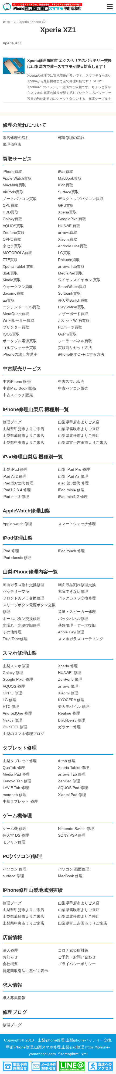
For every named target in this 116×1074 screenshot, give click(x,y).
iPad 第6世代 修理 (18, 483)
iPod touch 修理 (71, 551)
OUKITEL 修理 (15, 727)
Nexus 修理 (12, 720)
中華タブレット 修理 (20, 801)
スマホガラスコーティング (80, 639)
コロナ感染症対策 (73, 950)
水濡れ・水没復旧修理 (21, 625)
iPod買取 (65, 185)
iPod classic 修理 (17, 557)
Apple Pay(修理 (71, 632)
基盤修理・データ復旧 (77, 625)
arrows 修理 (68, 686)
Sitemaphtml (69, 1054)
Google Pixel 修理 (18, 679)
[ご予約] (44, 1066)
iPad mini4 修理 (71, 490)
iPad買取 (65, 171)
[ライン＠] (72, 1066)
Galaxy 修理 (13, 672)
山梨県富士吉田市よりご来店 (82, 442)
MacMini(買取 (14, 185)
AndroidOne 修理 (17, 713)
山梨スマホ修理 (16, 666)
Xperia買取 (67, 212)
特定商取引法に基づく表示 (25, 971)
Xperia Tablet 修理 (73, 767)
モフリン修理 (14, 842)
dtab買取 (10, 273)
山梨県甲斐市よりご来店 (23, 429)
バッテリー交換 (16, 591)
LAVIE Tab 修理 (16, 788)
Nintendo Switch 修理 (76, 828)
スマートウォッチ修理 (77, 524)
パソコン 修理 (14, 869)
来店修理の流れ (16, 137)
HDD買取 (10, 212)
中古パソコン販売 (73, 388)
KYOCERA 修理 (71, 700)
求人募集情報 (14, 997)
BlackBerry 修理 (71, 720)
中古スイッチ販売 (18, 395)
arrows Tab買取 (71, 266)
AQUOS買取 (13, 226)
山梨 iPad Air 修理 (73, 476)
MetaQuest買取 (16, 314)
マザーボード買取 (73, 314)
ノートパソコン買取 (20, 199)
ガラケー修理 (69, 727)
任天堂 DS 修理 (16, 835)
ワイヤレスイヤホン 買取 (79, 280)
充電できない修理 (73, 591)
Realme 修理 (69, 713)
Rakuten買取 (69, 260)
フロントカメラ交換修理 (23, 598)
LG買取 (64, 253)
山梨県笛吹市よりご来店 (79, 429)
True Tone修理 (15, 639)
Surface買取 (68, 192)
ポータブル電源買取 (20, 341)
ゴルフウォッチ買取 (20, 347)
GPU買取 (66, 205)
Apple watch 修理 (17, 524)
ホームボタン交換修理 (21, 618)
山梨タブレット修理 (20, 761)
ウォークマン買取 (18, 286)
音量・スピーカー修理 (77, 611)
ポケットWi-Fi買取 (74, 320)
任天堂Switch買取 (73, 300)
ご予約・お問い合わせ (77, 957)
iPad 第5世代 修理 (73, 483)
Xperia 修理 (68, 666)
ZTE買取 (10, 260)
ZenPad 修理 (69, 781)
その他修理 (12, 632)
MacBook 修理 (70, 876)
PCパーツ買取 (70, 327)
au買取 (9, 300)
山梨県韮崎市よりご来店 (23, 435)
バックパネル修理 (73, 618)
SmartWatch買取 (72, 286)
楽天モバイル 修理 (73, 706)
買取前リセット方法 (75, 347)
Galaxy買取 (12, 219)
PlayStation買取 (71, 307)
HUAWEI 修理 (69, 672)
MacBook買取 (69, 178)
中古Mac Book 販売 (19, 388)
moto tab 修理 (14, 795)
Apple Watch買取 (17, 178)
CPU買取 (10, 205)
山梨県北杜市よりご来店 (79, 435)
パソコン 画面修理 (73, 869)
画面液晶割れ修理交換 (77, 585)
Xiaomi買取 (67, 239)
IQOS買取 (11, 334)
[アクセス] (100, 1066)
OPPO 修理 (12, 693)
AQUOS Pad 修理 (73, 788)
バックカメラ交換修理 (77, 598)
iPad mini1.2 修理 (73, 496)
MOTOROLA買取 (17, 253)
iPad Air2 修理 (14, 476)
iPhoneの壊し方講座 (20, 354)
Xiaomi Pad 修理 (72, 795)
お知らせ (10, 957)
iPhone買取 (12, 171)
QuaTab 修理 (14, 767)
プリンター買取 (16, 327)
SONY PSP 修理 (72, 835)
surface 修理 (13, 876)
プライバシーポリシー (77, 964)
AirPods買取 (13, 192)
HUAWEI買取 (69, 226)
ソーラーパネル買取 (75, 341)
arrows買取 (67, 232)
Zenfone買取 (14, 232)
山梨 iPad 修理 (15, 469)
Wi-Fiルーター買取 (18, 320)
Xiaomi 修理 (68, 693)
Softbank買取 (69, 293)
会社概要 (10, 964)
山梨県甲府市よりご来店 (79, 422)
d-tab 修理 (67, 761)
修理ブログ (12, 422)
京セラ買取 (12, 246)
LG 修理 (9, 700)
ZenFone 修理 (70, 679)
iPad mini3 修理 (16, 496)
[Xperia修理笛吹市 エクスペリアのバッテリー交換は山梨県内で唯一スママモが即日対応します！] (13, 65)
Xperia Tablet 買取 (18, 266)
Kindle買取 (12, 280)
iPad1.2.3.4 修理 (17, 490)
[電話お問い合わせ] (15, 1066)
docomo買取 (13, 293)
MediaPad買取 (70, 273)
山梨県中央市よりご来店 (23, 442)
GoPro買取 (67, 334)
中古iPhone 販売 (17, 381)
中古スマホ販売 (71, 381)
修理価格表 (12, 144)
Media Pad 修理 (16, 774)
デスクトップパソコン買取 (80, 199)
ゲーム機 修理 (14, 828)
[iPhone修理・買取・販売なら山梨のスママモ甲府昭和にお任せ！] (43, 6)
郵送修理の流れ (71, 137)
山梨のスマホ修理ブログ (23, 734)
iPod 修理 (11, 551)
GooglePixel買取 (72, 219)
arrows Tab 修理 (72, 774)
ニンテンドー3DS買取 (21, 307)
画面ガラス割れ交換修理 (23, 585)
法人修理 (10, 950)
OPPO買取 (12, 239)
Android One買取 (72, 246)
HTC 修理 (11, 706)
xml (84, 1054)
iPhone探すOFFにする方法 (81, 354)
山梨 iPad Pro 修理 (74, 469)
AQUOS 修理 (14, 686)
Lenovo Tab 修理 (17, 781)
